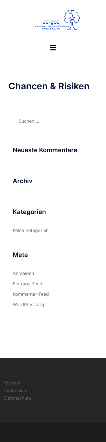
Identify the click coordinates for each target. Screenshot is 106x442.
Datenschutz (17, 398)
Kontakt (12, 383)
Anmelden (23, 273)
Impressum (15, 390)
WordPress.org (28, 304)
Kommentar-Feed (31, 294)
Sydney (87, 432)
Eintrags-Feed (27, 283)
